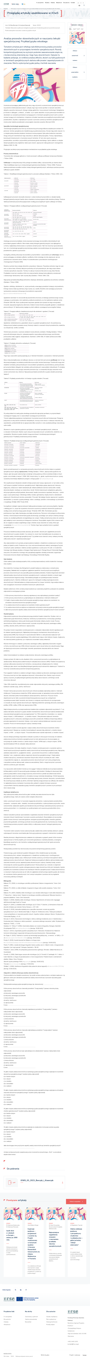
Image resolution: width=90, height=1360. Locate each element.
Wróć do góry (45, 1355)
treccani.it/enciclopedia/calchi (21, 525)
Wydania (47, 2)
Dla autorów (66, 2)
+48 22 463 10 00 (73, 1341)
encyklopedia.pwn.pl (46, 479)
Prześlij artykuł (50, 1324)
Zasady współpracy (51, 1316)
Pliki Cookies (6, 1356)
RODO (12, 1356)
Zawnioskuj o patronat (31, 1316)
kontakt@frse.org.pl (73, 1344)
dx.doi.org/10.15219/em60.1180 (16, 938)
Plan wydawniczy (51, 1319)
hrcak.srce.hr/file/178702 (55, 966)
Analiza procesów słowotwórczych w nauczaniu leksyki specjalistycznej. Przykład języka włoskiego (35, 8)
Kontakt (73, 2)
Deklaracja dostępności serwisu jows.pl (24, 1356)
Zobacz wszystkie (78, 1201)
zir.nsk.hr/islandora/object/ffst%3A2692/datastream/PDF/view (23, 942)
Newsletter (28, 1322)
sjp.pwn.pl (27, 961)
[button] (26, 1290)
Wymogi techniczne (51, 1322)
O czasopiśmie (40, 2)
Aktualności (59, 2)
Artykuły (53, 2)
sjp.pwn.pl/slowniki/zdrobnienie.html (14, 293)
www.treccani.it (15, 964)
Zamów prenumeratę (31, 1319)
